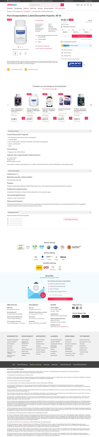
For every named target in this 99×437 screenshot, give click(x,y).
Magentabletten (26, 353)
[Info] (90, 45)
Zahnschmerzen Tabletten (11, 356)
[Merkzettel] (88, 5)
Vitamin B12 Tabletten (42, 348)
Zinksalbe (82, 344)
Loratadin (53, 353)
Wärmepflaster (25, 340)
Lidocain (24, 355)
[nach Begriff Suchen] (62, 4)
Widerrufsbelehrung (22, 364)
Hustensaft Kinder (69, 355)
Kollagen (38, 346)
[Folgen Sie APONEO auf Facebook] (73, 308)
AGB (13, 364)
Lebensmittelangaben (14, 171)
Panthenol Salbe (84, 352)
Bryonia (82, 354)
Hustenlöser (68, 342)
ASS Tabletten (11, 344)
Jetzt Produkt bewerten (70, 219)
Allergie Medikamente (56, 340)
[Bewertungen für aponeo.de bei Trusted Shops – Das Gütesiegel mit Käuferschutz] (20, 247)
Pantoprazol (83, 346)
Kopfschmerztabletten (12, 340)
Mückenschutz (83, 350)
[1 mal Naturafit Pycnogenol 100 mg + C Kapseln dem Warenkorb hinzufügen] (54, 118)
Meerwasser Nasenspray (68, 348)
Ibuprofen (9, 348)
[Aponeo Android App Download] (85, 316)
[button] (26, 8)
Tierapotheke (18, 8)
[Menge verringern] (62, 36)
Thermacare (25, 345)
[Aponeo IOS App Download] (76, 316)
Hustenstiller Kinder (70, 353)
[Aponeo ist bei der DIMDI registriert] (35, 247)
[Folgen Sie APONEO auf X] (77, 308)
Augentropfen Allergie (56, 344)
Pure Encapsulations (53, 29)
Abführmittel (25, 351)
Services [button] (40, 8)
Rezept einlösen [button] (49, 8)
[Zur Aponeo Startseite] (12, 5)
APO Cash (33, 8)
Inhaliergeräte (68, 351)
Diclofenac (9, 346)
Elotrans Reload (40, 340)
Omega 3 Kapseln (40, 350)
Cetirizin (53, 349)
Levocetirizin (54, 351)
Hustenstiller (68, 340)
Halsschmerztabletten (70, 344)
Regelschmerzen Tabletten (11, 352)
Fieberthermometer (85, 340)
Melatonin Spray (40, 344)
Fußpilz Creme (83, 348)
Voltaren (24, 347)
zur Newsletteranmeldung (60, 299)
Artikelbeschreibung (13, 131)
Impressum (46, 364)
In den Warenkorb (82, 36)
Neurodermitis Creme (85, 342)
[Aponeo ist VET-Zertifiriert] (41, 247)
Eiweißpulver (39, 342)
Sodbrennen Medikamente (25, 342)
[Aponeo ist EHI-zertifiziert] (28, 247)
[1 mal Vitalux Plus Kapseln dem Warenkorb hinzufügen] (70, 118)
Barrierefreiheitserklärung (80, 364)
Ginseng (38, 354)
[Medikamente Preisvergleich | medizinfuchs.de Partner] (62, 247)
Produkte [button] (10, 8)
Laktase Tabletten (40, 352)
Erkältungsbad (69, 346)
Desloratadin (54, 355)
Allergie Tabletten (55, 342)
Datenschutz (54, 364)
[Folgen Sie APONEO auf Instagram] (81, 308)
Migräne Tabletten (12, 342)
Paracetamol (10, 350)
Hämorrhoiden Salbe (27, 349)
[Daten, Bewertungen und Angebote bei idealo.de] (55, 247)
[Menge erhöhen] (69, 36)
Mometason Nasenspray (54, 346)
